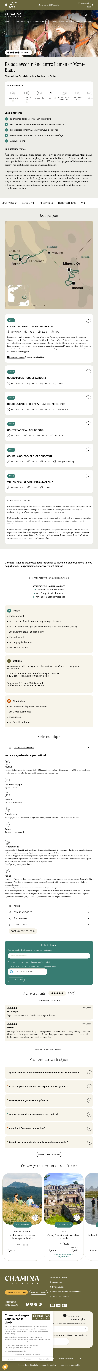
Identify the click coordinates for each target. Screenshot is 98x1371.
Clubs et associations (59, 1296)
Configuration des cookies (70, 1365)
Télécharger (16, 980)
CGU (79, 1358)
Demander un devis (16, 1292)
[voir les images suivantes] (4, 33)
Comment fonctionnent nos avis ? (49, 1049)
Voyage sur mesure (58, 1277)
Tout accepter (44, 1359)
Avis (83, 203)
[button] (5, 1367)
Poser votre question (49, 1154)
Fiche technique (67, 203)
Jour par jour (9, 203)
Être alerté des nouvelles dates (50, 578)
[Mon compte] (86, 15)
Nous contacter (57, 1282)
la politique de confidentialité (37, 962)
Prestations (46, 203)
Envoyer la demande (85, 1329)
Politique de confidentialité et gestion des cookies (37, 1365)
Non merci (11, 1359)
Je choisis (27, 1359)
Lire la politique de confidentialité (15, 1351)
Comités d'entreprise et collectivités (65, 1292)
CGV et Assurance (66, 1358)
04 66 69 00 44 (38, 1292)
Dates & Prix (28, 203)
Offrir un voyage (57, 1287)
